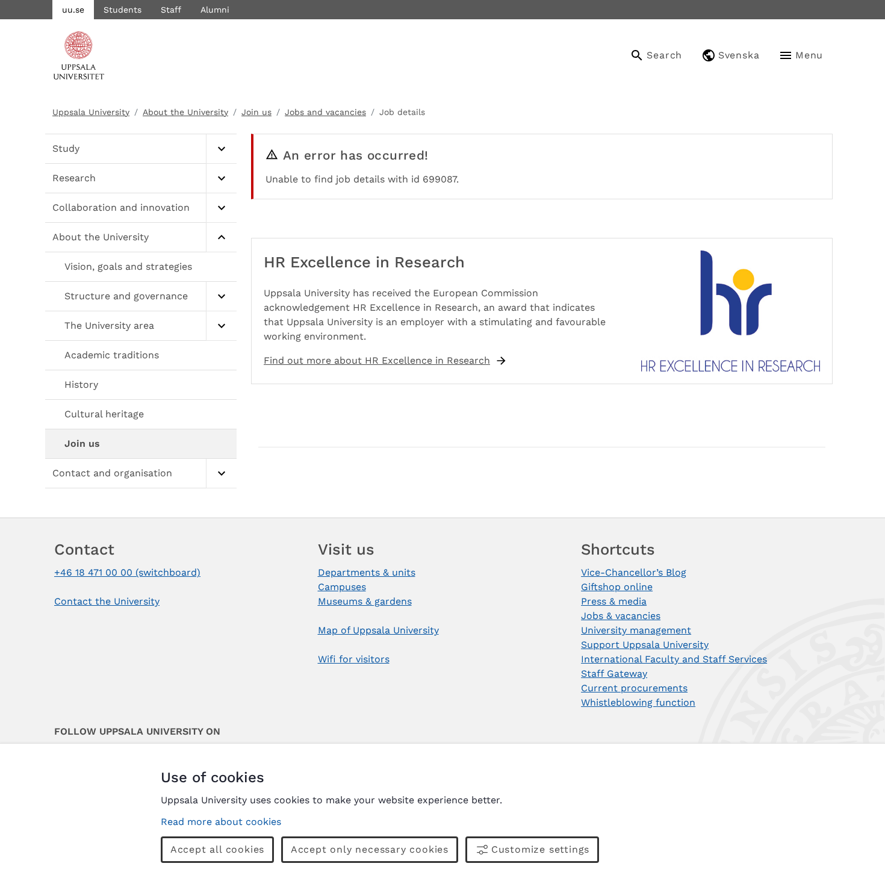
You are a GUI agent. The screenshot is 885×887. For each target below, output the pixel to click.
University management (636, 630)
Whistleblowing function (638, 702)
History (81, 384)
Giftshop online (617, 587)
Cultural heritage (104, 414)
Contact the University (107, 601)
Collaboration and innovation (121, 207)
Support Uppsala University (645, 644)
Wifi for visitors (354, 659)
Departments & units (366, 572)
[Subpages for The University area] (221, 326)
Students (122, 9)
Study (65, 148)
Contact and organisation (112, 473)
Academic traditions (111, 355)
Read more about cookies (221, 821)
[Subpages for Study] (221, 149)
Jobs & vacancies (620, 615)
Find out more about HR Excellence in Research (377, 360)
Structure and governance (126, 296)
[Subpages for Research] (221, 178)
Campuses (342, 587)
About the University (185, 112)
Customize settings (540, 849)
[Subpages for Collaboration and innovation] (221, 208)
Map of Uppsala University (378, 630)
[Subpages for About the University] (221, 237)
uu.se (73, 9)
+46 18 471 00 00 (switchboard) (127, 572)
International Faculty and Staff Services (674, 659)
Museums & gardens (365, 601)
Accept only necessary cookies (370, 849)
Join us (256, 112)
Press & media (614, 601)
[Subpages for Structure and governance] (221, 296)
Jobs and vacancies (325, 112)
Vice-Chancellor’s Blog (633, 572)
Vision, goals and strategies (128, 266)
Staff (171, 9)
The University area (109, 325)
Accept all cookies (217, 849)
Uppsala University (90, 112)
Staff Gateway (614, 673)
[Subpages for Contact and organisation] (221, 473)
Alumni (214, 9)
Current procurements (634, 688)
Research (74, 178)
